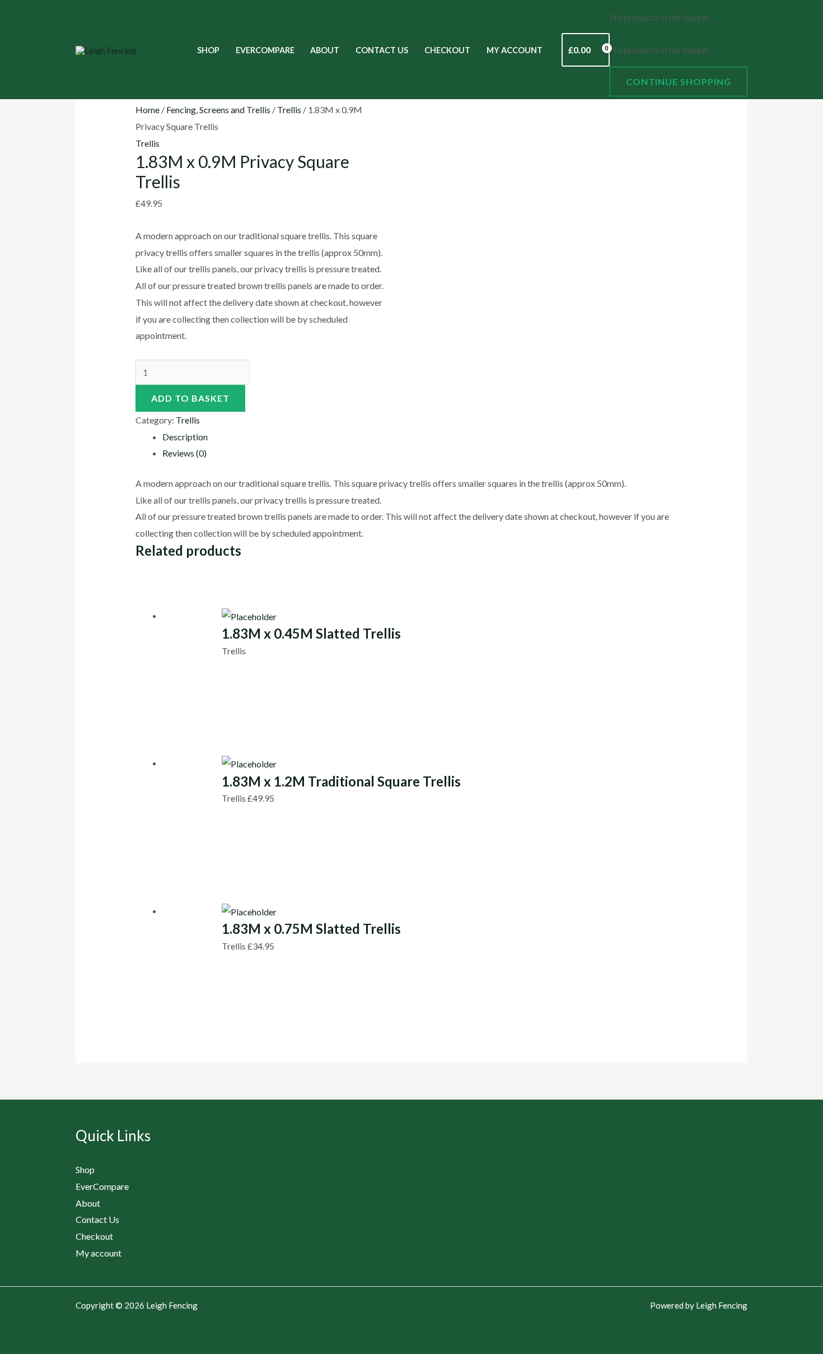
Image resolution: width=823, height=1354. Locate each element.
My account (515, 50)
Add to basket (190, 398)
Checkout (447, 50)
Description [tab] (185, 436)
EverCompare (265, 50)
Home (147, 109)
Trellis (289, 109)
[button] (152, 49)
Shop (208, 50)
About (324, 50)
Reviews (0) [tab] (184, 453)
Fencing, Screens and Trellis (218, 109)
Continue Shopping (678, 81)
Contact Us (382, 50)
